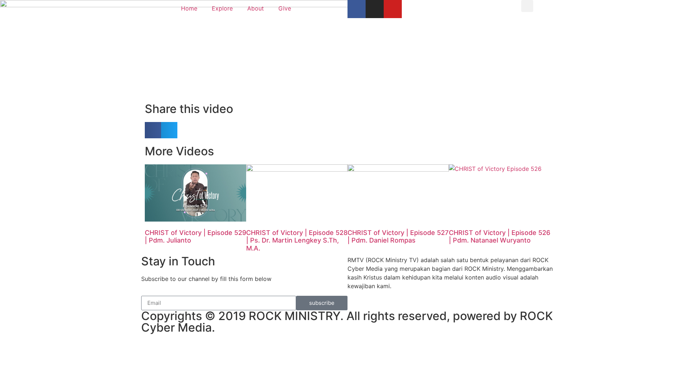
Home (189, 8)
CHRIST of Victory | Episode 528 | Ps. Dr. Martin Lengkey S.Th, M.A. (297, 240)
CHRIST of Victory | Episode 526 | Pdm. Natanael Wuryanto (499, 236)
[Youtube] (393, 9)
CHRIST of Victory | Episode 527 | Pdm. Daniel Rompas (398, 236)
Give (284, 8)
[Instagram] (375, 9)
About (255, 8)
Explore (222, 8)
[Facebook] (357, 9)
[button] (527, 6)
